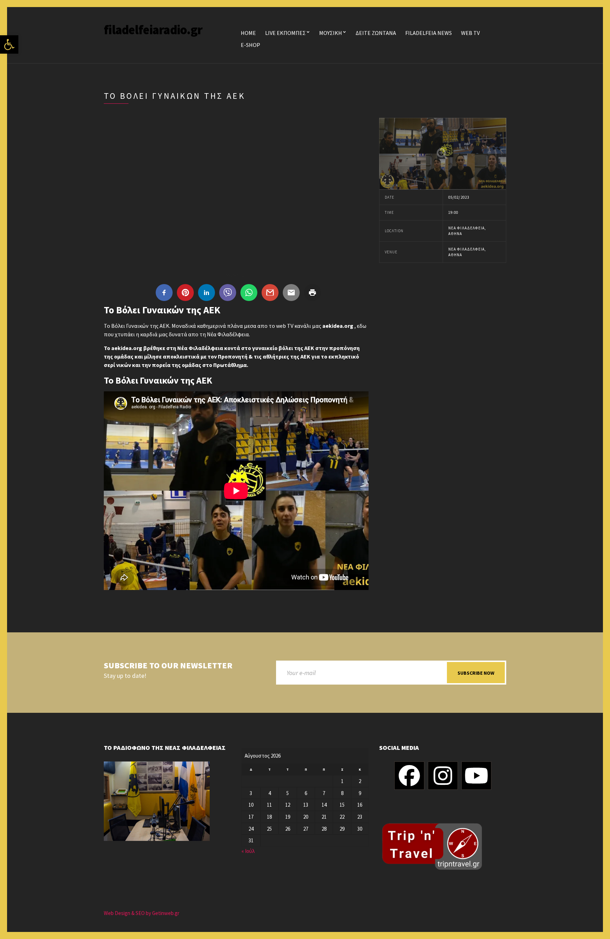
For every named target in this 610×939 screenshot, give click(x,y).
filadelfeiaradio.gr (153, 30)
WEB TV (470, 32)
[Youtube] (476, 776)
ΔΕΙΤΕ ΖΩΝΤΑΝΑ (375, 32)
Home (248, 32)
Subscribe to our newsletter (168, 666)
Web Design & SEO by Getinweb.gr (141, 913)
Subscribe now (476, 673)
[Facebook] (409, 776)
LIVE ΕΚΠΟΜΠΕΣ (285, 32)
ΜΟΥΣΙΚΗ (330, 32)
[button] (9, 44)
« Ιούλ (248, 851)
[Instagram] (443, 776)
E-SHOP (250, 44)
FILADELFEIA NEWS (428, 32)
